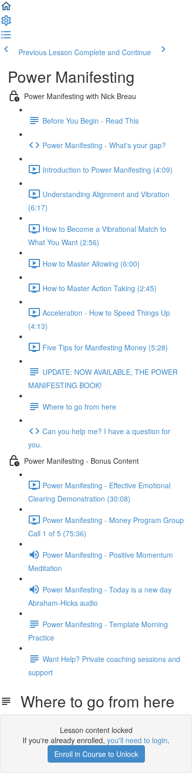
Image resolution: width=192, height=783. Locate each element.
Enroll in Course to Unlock (96, 754)
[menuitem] (6, 23)
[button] (6, 9)
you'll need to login (137, 740)
